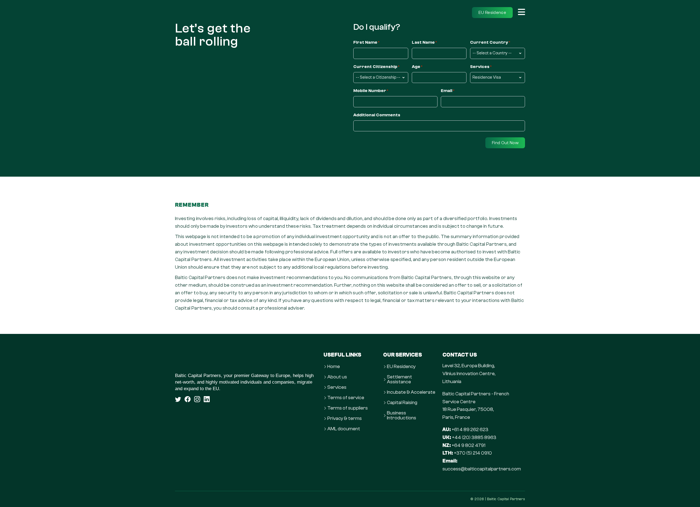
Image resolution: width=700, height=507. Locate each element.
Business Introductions (401, 415)
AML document (343, 428)
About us (337, 377)
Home (333, 366)
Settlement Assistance (399, 379)
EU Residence (492, 12)
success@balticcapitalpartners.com (481, 469)
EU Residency (401, 366)
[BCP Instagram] (197, 399)
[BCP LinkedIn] (207, 399)
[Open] (521, 12)
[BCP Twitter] (178, 399)
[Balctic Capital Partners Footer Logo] (246, 360)
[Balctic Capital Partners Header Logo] (187, 12)
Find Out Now (505, 142)
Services (336, 387)
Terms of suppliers (347, 408)
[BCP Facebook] (188, 399)
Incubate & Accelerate (411, 392)
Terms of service (345, 397)
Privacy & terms (344, 418)
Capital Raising (402, 402)
